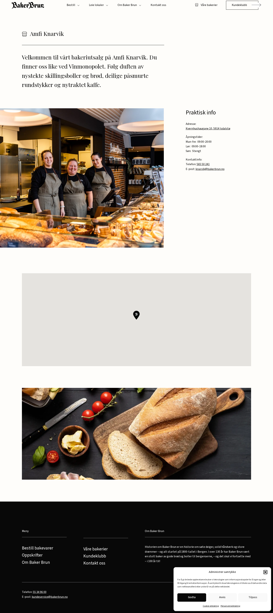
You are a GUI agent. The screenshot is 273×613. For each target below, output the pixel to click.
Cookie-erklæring (211, 606)
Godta (192, 597)
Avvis (222, 597)
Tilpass (252, 597)
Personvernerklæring (230, 606)
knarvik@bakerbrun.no (210, 169)
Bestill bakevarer (37, 548)
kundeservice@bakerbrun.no (50, 597)
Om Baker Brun (127, 5)
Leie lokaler (96, 5)
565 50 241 (203, 164)
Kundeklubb (239, 5)
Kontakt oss (158, 5)
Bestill (71, 5)
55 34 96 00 (39, 592)
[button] (265, 572)
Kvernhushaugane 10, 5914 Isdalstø (208, 129)
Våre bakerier (208, 5)
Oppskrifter (32, 555)
